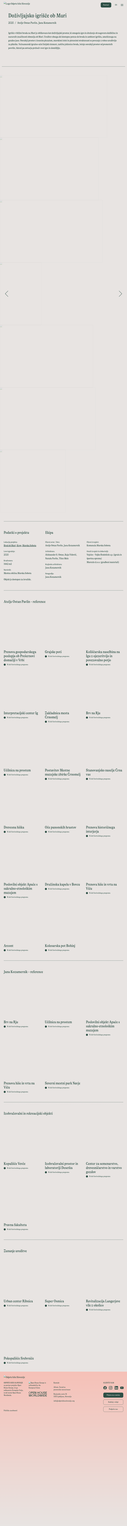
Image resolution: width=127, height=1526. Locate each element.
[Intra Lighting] (63, 1448)
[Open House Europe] (63, 1419)
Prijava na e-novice (113, 1395)
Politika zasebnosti (10, 1410)
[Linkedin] (116, 1387)
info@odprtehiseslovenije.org (64, 1401)
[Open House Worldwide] (63, 1425)
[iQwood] (63, 1476)
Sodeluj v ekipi (113, 1402)
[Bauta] (63, 1504)
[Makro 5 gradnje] (63, 1492)
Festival (106, 5)
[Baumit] (63, 1481)
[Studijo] (63, 1515)
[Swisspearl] (63, 1487)
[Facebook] (104, 1387)
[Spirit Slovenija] (63, 1442)
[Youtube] (121, 1387)
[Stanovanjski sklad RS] (63, 1464)
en (116, 5)
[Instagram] (110, 1387)
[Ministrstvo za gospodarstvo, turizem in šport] (63, 1436)
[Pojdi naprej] (120, 294)
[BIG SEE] (63, 1521)
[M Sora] (63, 1459)
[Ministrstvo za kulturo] (63, 1431)
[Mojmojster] (63, 1509)
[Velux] (63, 1453)
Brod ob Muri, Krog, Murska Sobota (20, 545)
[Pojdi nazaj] (6, 294)
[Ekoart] (63, 1470)
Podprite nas (113, 1409)
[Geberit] (63, 1498)
